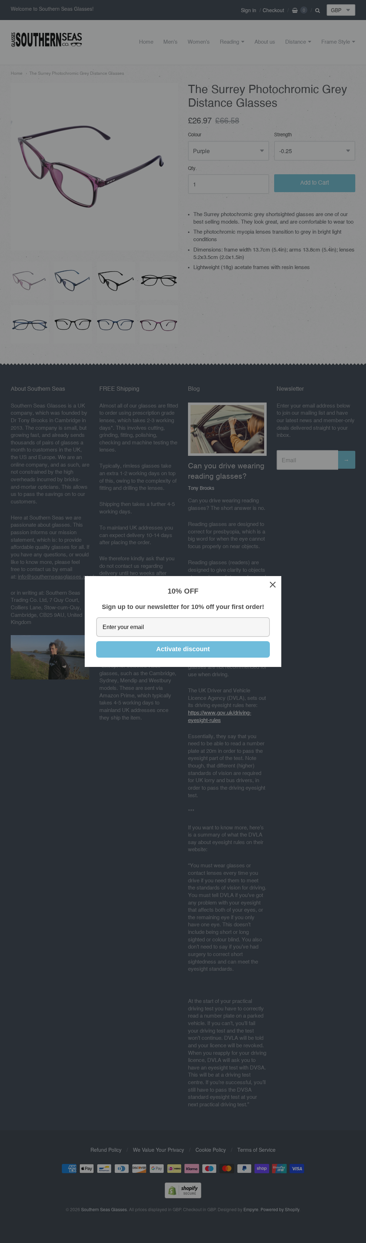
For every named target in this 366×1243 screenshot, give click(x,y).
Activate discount (183, 649)
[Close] (272, 584)
